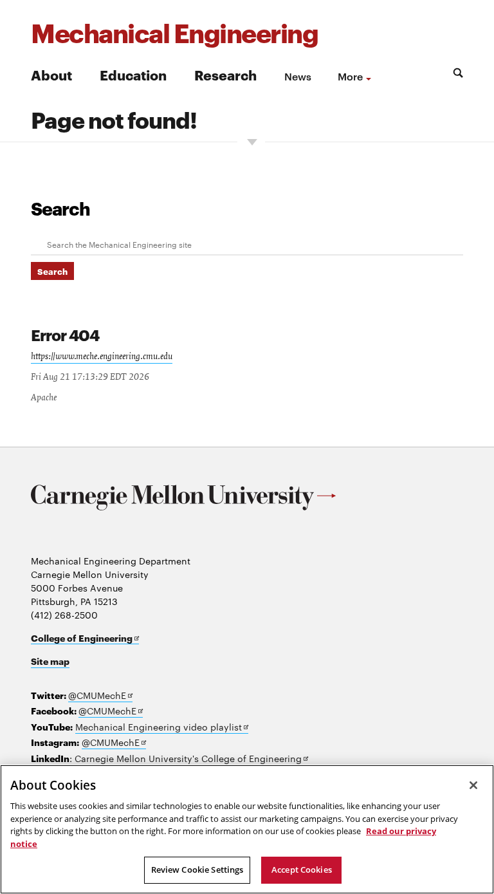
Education (133, 74)
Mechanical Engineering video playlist (161, 727)
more (350, 76)
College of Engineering (85, 637)
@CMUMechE (100, 695)
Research (225, 74)
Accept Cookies (301, 869)
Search (60, 208)
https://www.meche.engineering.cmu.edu (101, 356)
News (297, 76)
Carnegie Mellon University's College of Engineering (191, 758)
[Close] (473, 785)
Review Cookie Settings (197, 869)
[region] (247, 829)
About (51, 74)
